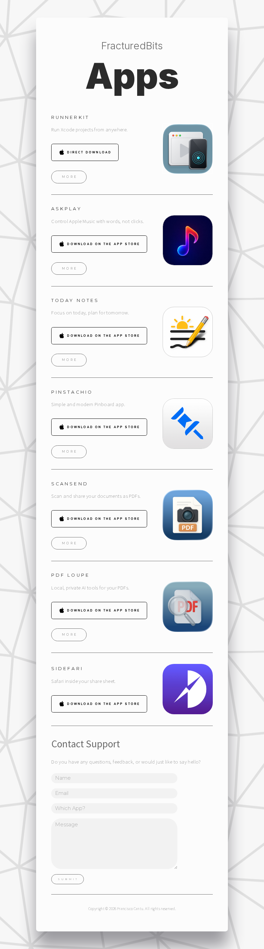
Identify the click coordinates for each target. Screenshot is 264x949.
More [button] (70, 177)
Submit (68, 879)
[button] (84, 152)
